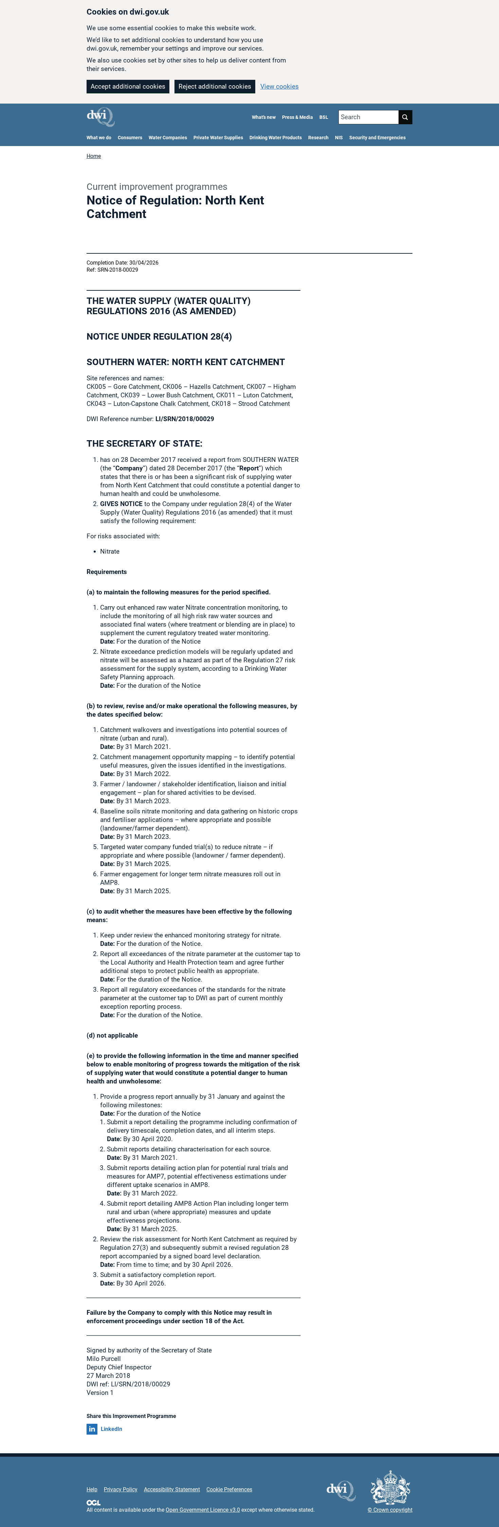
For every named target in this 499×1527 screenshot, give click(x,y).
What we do (99, 138)
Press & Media (297, 117)
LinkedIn (111, 1429)
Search (350, 117)
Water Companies (168, 138)
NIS (339, 138)
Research (318, 138)
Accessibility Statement (172, 1489)
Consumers (130, 138)
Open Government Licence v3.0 (203, 1510)
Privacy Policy (120, 1489)
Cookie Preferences (229, 1489)
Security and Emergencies (377, 138)
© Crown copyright (390, 1510)
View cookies (279, 86)
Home (94, 156)
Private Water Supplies (218, 138)
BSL (323, 117)
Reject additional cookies (215, 86)
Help (92, 1489)
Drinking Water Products (276, 138)
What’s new (264, 117)
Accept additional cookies (128, 86)
